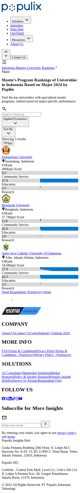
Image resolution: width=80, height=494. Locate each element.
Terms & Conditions (22, 351)
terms (11, 436)
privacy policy (66, 433)
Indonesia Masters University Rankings (28, 68)
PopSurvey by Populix (23, 380)
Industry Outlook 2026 (54, 333)
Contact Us (19, 57)
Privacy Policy (45, 351)
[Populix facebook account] (3, 399)
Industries (16, 25)
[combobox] (15, 122)
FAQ (5, 351)
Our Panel (17, 33)
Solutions (17, 21)
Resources (18, 40)
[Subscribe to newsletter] (45, 424)
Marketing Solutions (36, 373)
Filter (9, 143)
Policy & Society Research (32, 377)
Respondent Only (50, 380)
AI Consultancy (12, 373)
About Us (16, 44)
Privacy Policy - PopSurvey (52, 355)
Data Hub (16, 29)
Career (34, 333)
